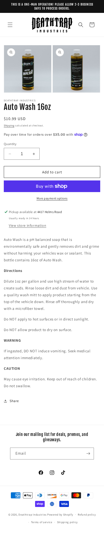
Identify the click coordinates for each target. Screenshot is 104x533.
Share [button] (14, 401)
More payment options (52, 198)
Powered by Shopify (60, 514)
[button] (10, 24)
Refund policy (87, 514)
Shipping (9, 125)
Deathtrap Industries (32, 514)
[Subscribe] (88, 453)
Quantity (10, 144)
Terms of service (41, 522)
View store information (27, 225)
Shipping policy (67, 522)
